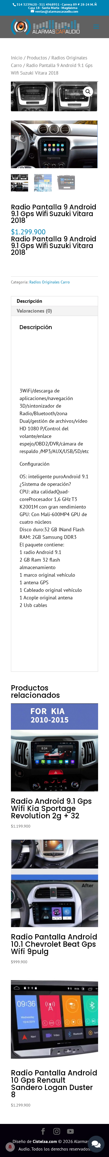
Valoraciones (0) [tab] (34, 311)
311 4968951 (49, 4)
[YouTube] (70, 1132)
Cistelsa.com (45, 1141)
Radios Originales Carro (49, 282)
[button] (88, 92)
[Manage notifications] (10, 1146)
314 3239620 (26, 4)
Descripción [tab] (29, 301)
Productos (37, 58)
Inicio (16, 58)
